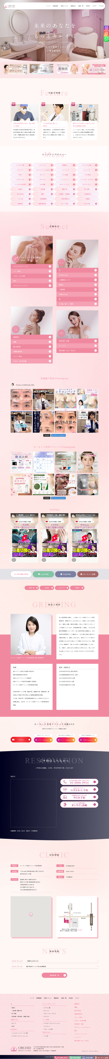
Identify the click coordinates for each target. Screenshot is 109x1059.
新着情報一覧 (54, 975)
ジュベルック (64, 180)
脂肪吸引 (20, 204)
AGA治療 (42, 184)
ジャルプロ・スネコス (86, 180)
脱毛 (14, 281)
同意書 (77, 588)
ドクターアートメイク (20, 286)
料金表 (47, 588)
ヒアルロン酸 (20, 165)
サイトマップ (85, 1051)
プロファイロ (20, 180)
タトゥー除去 (64, 204)
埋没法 (20, 189)
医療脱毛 (64, 165)
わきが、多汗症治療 (19, 361)
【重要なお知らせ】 (32, 961)
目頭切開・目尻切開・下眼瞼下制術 (21, 1016)
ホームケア (62, 346)
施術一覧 (31, 588)
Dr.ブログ (62, 588)
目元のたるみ (63, 275)
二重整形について (64, 280)
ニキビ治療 (64, 175)
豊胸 (42, 194)
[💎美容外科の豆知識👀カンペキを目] (21, 422)
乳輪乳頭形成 (17, 351)
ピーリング (87, 170)
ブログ (77, 998)
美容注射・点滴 (64, 341)
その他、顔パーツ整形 (66, 304)
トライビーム (47, 1026)
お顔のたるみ (63, 294)
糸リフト (42, 175)
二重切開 (42, 189)
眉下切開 (86, 189)
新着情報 (38, 998)
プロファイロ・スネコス (50, 1013)
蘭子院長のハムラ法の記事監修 (36, 966)
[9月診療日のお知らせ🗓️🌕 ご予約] (43, 462)
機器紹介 (56, 998)
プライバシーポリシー (93, 1051)
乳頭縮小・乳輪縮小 (64, 194)
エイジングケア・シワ (20, 266)
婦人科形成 (20, 194)
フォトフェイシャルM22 (42, 170)
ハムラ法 (20, 199)
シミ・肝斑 (17, 271)
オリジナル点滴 (86, 165)
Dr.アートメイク (64, 184)
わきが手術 (87, 204)
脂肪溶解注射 (42, 204)
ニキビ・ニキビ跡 (19, 276)
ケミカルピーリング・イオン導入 (20, 1033)
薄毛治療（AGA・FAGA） (67, 350)
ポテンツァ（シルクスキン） (82, 1027)
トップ (32, 998)
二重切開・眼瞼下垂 (17, 1010)
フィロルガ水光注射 (20, 184)
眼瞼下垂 (64, 189)
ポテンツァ (20, 170)
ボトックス (42, 165)
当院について (47, 998)
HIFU (20, 175)
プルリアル (42, 180)
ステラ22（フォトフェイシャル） (20, 1036)
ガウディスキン (86, 184)
